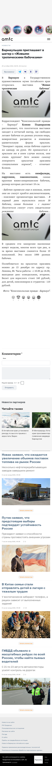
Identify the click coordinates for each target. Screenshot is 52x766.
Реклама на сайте (8, 731)
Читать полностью (26, 510)
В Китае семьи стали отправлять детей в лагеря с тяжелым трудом (23, 587)
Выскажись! (9, 72)
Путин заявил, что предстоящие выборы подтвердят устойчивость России (21, 523)
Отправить (9, 387)
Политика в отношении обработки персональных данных (22, 750)
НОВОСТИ (6, 45)
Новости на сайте (8, 722)
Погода (4, 734)
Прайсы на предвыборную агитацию (15, 740)
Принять (38, 760)
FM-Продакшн (7, 725)
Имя (4, 358)
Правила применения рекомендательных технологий (21, 747)
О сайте (4, 737)
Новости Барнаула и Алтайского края (15, 743)
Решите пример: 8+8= (11, 383)
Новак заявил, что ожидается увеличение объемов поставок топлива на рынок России (25, 458)
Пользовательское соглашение (13, 728)
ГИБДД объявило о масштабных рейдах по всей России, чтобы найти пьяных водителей (23, 656)
